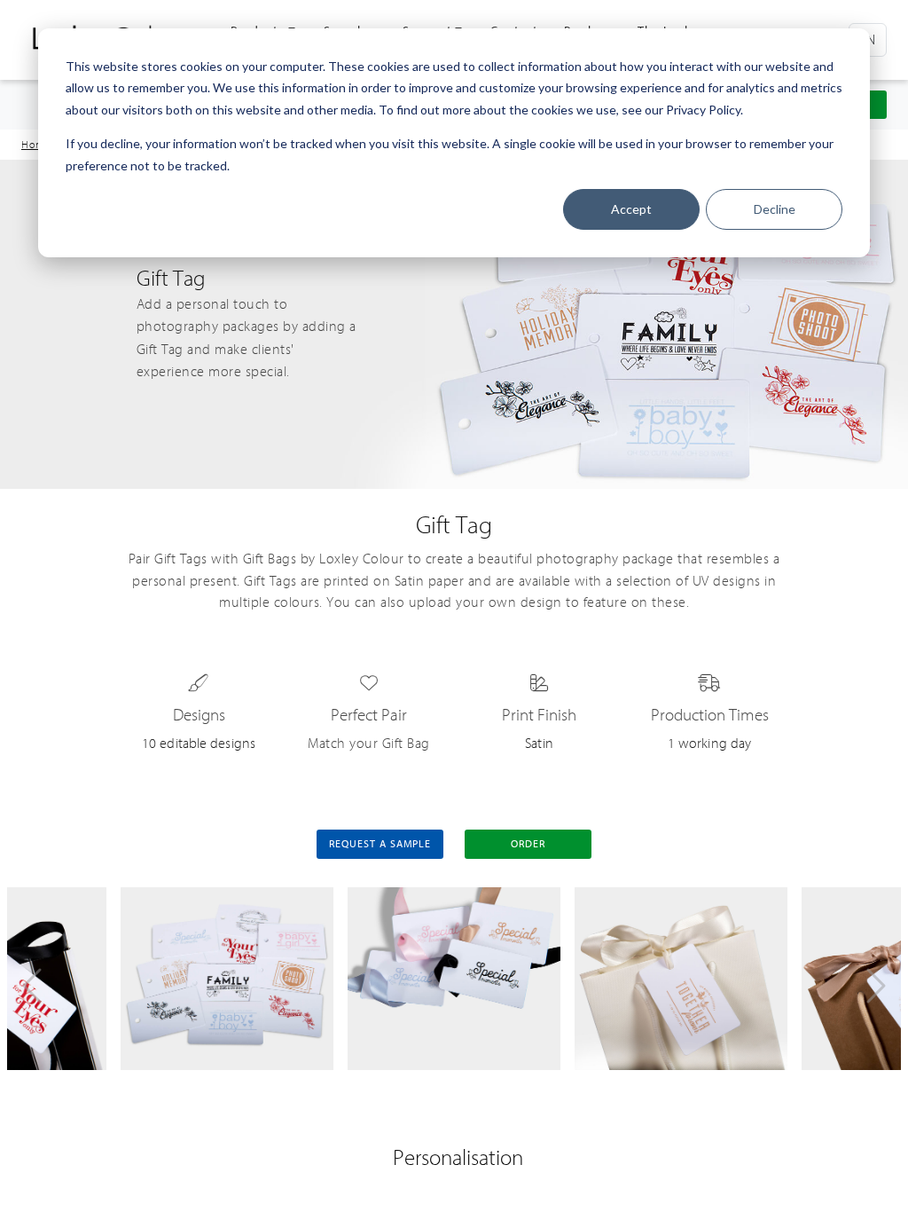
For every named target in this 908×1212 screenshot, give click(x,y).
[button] (32, 986)
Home (36, 144)
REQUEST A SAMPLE (380, 844)
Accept (631, 208)
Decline (774, 208)
